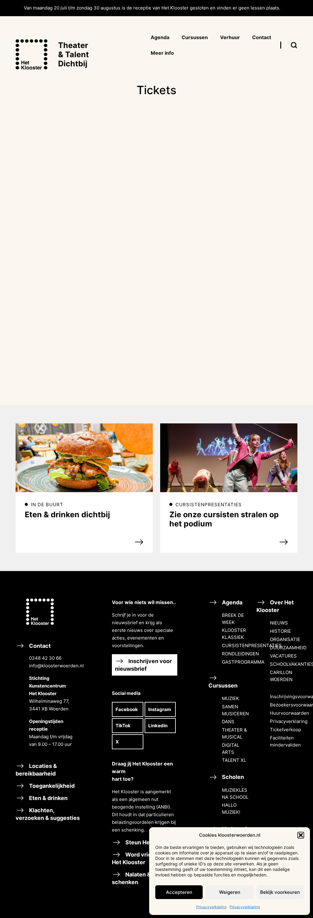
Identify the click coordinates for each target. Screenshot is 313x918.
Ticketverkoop (285, 729)
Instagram (159, 709)
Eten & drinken (48, 798)
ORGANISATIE (285, 639)
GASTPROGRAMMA (243, 662)
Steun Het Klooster (150, 842)
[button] (301, 835)
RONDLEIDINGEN (240, 654)
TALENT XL (234, 760)
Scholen (232, 777)
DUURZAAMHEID (288, 648)
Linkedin (158, 725)
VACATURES (283, 656)
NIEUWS (279, 623)
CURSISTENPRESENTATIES (252, 645)
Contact (54, 695)
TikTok (123, 725)
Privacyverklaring (211, 907)
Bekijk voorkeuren (280, 892)
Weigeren (229, 892)
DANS (228, 721)
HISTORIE (280, 631)
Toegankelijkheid (51, 786)
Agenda (231, 602)
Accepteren (179, 892)
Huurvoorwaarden (289, 713)
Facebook (127, 709)
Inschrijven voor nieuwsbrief (143, 665)
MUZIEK (230, 698)
